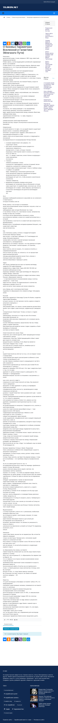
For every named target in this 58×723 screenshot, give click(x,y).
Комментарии (8, 624)
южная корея (8, 713)
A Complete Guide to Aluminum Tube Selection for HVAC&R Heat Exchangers (49, 85)
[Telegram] (12, 43)
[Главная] (4, 17)
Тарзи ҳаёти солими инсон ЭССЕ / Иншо (49, 36)
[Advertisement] (22, 31)
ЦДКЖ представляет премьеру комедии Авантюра (45, 705)
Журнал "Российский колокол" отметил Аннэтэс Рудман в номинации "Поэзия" (47, 698)
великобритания (9, 690)
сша (7, 709)
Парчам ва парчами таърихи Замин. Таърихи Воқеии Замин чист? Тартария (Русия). (49, 107)
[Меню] (54, 13)
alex (17, 619)
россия (20, 705)
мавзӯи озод (8, 701)
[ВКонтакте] (5, 43)
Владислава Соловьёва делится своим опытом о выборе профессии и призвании (46, 691)
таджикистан (18, 709)
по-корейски (10, 705)
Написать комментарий (11, 629)
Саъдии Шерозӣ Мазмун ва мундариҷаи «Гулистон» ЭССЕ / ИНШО (49, 45)
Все (53, 78)
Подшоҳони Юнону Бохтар (48, 29)
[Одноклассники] (8, 43)
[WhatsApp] (24, 43)
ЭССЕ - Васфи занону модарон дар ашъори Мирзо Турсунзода (49, 55)
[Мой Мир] (28, 43)
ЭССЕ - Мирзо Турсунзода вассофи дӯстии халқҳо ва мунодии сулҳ (48, 66)
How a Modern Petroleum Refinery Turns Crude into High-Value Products (49, 94)
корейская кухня (11, 694)
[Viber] (20, 43)
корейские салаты (12, 697)
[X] (16, 43)
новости (18, 701)
